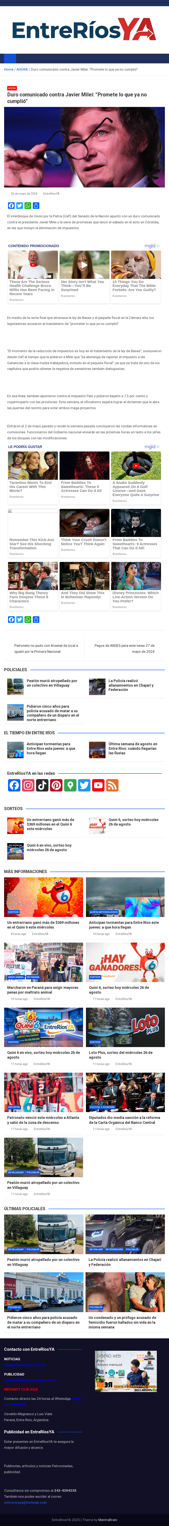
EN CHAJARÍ (96, 1249)
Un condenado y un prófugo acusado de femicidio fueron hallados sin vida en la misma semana (122, 1322)
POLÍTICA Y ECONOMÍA (102, 1107)
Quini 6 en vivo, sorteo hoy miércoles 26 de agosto (49, 847)
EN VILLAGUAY (16, 1172)
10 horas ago (101, 934)
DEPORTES (14, 1107)
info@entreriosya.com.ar (24, 1365)
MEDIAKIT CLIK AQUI (21, 1389)
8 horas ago (18, 934)
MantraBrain (107, 1520)
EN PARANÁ (33, 977)
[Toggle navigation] (21, 58)
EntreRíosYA (51, 193)
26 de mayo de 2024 (24, 193)
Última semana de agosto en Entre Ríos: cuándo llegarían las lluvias (133, 748)
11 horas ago (101, 999)
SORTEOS (13, 912)
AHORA (12, 88)
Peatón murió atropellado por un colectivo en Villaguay (52, 683)
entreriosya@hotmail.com (25, 1502)
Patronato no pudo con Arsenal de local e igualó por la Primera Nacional (46, 648)
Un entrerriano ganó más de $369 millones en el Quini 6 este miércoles (50, 824)
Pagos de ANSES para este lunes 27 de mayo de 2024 (125, 648)
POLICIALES (33, 1172)
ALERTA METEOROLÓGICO (104, 912)
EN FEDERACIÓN (114, 1249)
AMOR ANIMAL (16, 977)
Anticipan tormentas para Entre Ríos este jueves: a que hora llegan (51, 748)
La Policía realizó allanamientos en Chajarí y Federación (131, 685)
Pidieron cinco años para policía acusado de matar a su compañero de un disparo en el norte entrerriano (53, 713)
